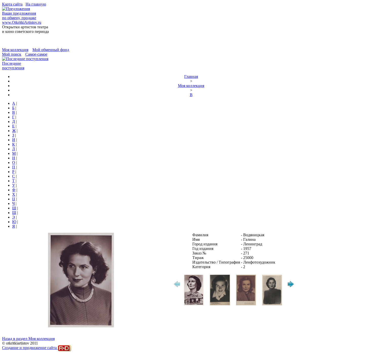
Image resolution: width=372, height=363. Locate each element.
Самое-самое (36, 54)
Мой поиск (11, 54)
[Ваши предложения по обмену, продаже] (16, 9)
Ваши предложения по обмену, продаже (19, 15)
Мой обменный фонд (50, 50)
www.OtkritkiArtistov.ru (21, 22)
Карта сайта (12, 4)
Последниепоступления (13, 65)
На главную (36, 4)
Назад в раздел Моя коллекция (28, 338)
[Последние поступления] (25, 59)
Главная (191, 76)
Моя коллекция (15, 50)
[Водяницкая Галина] (193, 304)
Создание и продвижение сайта (30, 348)
